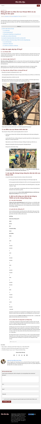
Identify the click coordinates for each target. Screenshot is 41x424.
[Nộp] (38, 6)
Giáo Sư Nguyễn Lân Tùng (15, 16)
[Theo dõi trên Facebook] (29, 414)
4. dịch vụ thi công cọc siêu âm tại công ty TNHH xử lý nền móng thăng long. (15, 39)
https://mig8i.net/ (21, 411)
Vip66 (1, 411)
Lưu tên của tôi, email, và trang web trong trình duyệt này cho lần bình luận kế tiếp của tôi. (20, 399)
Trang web (4, 394)
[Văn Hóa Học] (20, 2)
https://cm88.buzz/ (13, 411)
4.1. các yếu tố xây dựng (7, 41)
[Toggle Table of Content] (38, 26)
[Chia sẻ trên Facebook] (17, 355)
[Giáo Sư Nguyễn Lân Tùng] (3, 361)
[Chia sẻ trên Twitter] (19, 355)
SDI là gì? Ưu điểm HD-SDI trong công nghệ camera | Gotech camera (15, 348)
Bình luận (4, 375)
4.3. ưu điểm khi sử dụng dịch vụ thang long (10, 45)
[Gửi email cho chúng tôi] (35, 414)
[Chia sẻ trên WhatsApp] (14, 355)
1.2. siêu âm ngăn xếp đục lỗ (8, 32)
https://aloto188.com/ (29, 411)
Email (3, 389)
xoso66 (4, 411)
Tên (3, 384)
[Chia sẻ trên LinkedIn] (27, 355)
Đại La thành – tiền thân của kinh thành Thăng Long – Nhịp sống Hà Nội (15, 346)
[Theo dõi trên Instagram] (31, 414)
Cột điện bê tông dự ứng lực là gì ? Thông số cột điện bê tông (13, 349)
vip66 (8, 411)
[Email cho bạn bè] (22, 355)
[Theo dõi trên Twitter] (33, 414)
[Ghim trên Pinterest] (24, 355)
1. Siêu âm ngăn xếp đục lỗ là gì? (7, 28)
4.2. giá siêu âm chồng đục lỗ (8, 43)
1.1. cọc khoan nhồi (6, 30)
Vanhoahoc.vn (7, 16)
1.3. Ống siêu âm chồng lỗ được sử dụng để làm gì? (12, 34)
